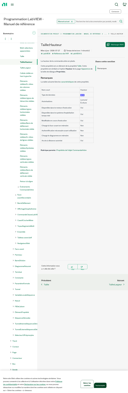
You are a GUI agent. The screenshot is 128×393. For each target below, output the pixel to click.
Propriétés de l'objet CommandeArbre (71, 150)
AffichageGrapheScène (26, 208)
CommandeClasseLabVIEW (27, 214)
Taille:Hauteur (26, 62)
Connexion (115, 11)
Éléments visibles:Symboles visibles (27, 148)
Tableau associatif (24, 237)
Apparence (85, 68)
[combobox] (87, 21)
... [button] (105, 34)
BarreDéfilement (23, 203)
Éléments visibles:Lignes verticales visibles (27, 159)
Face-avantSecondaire (24, 196)
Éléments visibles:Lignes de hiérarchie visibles (27, 98)
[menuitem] (116, 5)
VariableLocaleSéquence (25, 295)
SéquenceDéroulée (22, 317)
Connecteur (17, 358)
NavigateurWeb (23, 243)
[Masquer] (34, 32)
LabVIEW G (77, 53)
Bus (13, 363)
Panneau (18, 254)
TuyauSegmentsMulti (25, 226)
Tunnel (17, 289)
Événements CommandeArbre (27, 188)
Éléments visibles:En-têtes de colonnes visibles (26, 85)
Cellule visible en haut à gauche (26, 74)
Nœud (17, 300)
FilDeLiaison (19, 306)
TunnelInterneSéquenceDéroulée (26, 323)
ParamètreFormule (22, 283)
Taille (22, 56)
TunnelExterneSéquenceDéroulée (26, 329)
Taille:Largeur (25, 67)
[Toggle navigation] (16, 4)
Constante (19, 277)
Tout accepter (100, 385)
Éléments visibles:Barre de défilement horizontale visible (27, 124)
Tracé (14, 340)
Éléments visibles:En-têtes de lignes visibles (26, 137)
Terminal (18, 272)
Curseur (15, 346)
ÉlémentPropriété (22, 312)
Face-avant (19, 249)
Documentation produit (50, 34)
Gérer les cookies (87, 384)
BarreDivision (20, 260)
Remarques (102, 68)
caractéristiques (67, 81)
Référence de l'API (61, 53)
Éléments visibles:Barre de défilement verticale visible (26, 171)
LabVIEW (46, 53)
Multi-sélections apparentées (26, 49)
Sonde (15, 369)
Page (14, 352)
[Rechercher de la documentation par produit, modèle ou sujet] (120, 21)
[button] (72, 21)
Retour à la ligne (26, 181)
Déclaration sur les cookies (35, 384)
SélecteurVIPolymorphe (24, 335)
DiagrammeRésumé (23, 266)
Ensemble (21, 231)
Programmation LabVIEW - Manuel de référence (81, 34)
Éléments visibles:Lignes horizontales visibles (25, 110)
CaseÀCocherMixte (25, 220)
